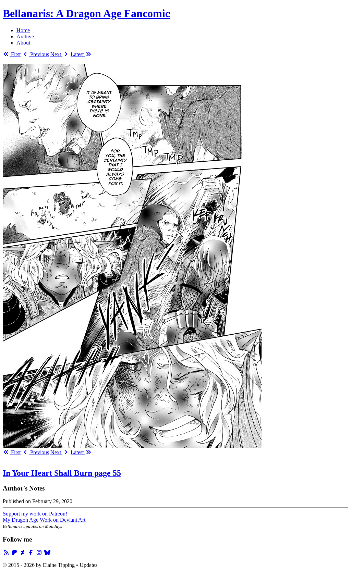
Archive (25, 36)
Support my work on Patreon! (35, 514)
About (23, 43)
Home (23, 30)
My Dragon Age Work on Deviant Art (44, 520)
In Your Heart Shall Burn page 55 (62, 473)
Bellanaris (86, 13)
